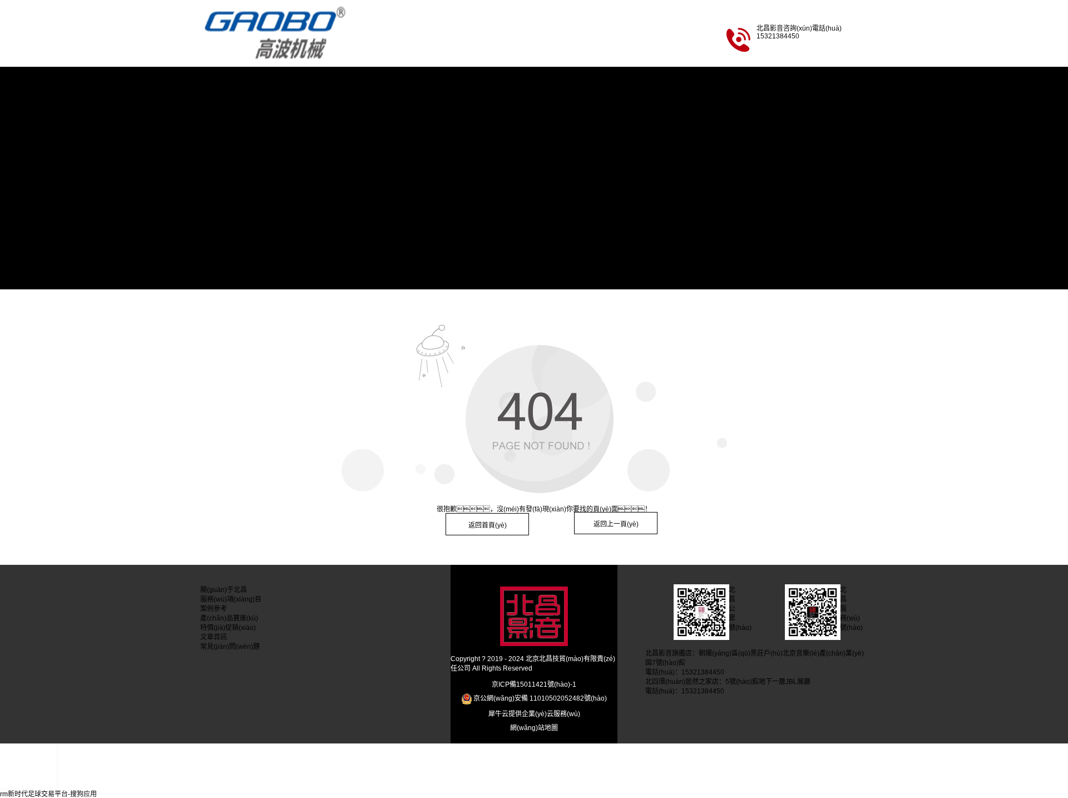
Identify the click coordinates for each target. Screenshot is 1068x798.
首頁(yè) (212, 81)
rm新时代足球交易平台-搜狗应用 (48, 794)
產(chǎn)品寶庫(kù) (229, 192)
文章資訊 (213, 248)
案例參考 (213, 164)
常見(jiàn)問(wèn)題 (230, 275)
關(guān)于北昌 (223, 108)
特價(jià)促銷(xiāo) (228, 220)
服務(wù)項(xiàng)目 (230, 136)
